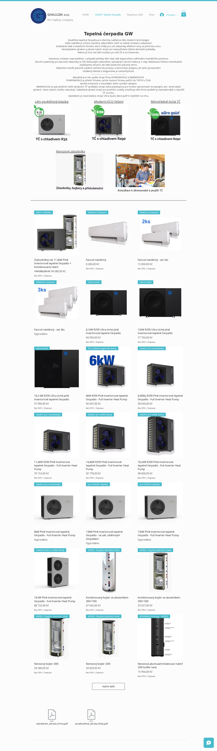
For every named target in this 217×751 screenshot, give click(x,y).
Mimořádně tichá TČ (165, 101)
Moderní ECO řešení (108, 101)
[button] (183, 13)
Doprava (48, 275)
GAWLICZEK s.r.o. (58, 14)
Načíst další (108, 686)
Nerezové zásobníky (70, 151)
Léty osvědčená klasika (51, 101)
